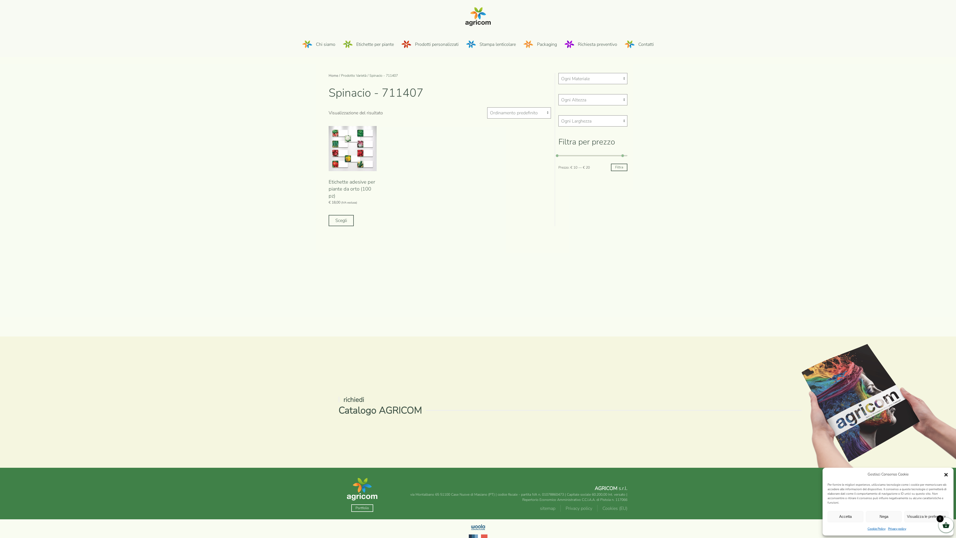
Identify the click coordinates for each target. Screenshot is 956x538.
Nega (884, 516)
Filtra (619, 167)
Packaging (547, 44)
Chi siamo (325, 44)
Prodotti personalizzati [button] (437, 44)
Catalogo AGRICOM (380, 410)
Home (333, 75)
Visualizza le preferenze (926, 516)
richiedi (354, 399)
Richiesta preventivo (597, 44)
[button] (946, 474)
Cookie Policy (877, 529)
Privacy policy (897, 529)
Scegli (341, 220)
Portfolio (362, 508)
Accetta (845, 516)
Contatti (646, 44)
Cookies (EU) (614, 508)
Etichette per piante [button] (375, 44)
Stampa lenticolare (497, 44)
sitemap (547, 508)
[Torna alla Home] (478, 16)
